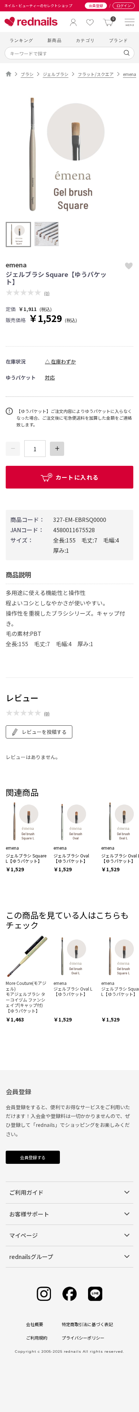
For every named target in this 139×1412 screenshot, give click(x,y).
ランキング (21, 40)
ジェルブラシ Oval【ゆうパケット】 (71, 858)
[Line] (95, 1294)
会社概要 (34, 1324)
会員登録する (33, 1157)
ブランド (118, 40)
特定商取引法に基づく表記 (87, 1324)
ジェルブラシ (55, 74)
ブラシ (27, 74)
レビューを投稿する (44, 731)
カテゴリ (85, 40)
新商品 (54, 40)
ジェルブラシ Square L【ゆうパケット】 (26, 858)
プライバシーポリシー (83, 1338)
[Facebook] (69, 1294)
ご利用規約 (36, 1338)
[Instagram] (44, 1294)
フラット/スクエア (96, 74)
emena (129, 74)
